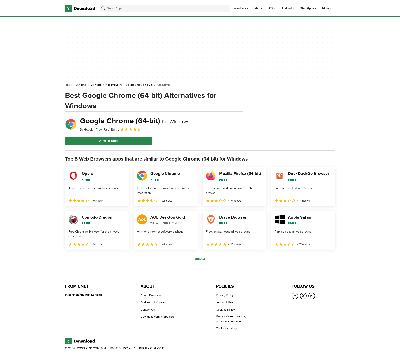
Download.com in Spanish (157, 317)
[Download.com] (80, 8)
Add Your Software (153, 302)
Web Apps (307, 8)
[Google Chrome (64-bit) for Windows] (71, 124)
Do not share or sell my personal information (231, 319)
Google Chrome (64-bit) (134, 121)
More (325, 8)
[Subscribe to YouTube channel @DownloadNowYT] (311, 296)
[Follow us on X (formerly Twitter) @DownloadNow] (303, 296)
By (87, 129)
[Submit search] (103, 8)
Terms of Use (224, 302)
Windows (240, 8)
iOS (270, 8)
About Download (151, 295)
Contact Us (148, 309)
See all (200, 258)
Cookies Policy (225, 309)
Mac (257, 8)
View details (108, 141)
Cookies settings (227, 328)
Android (286, 8)
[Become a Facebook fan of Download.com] (295, 296)
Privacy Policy (225, 295)
